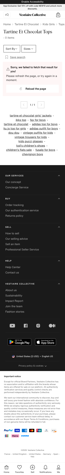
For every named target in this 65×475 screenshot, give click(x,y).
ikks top (21, 120)
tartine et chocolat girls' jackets (31, 116)
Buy (7, 198)
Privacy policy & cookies (31, 365)
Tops (61, 24)
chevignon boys (32, 154)
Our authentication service (22, 210)
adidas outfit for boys (44, 128)
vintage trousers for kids (30, 137)
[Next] (41, 104)
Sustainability (13, 295)
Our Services (14, 175)
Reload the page (36, 89)
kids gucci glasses (30, 141)
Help (8, 261)
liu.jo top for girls (15, 128)
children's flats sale (19, 150)
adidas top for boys (45, 124)
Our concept (13, 182)
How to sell (12, 233)
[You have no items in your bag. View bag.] (58, 14)
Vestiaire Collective (20, 284)
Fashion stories (14, 312)
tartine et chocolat (16, 124)
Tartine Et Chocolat (26, 24)
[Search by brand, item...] (6, 15)
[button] (58, 14)
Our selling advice (16, 239)
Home (7, 24)
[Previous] (24, 104)
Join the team (13, 306)
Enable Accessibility (33, 2)
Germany (47, 454)
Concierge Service (16, 187)
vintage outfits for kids (38, 133)
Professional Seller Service (22, 249)
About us (11, 290)
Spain (55, 454)
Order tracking (14, 205)
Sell (8, 227)
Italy (32, 456)
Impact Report (14, 301)
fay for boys (38, 120)
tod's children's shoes (30, 146)
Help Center (12, 267)
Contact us (12, 272)
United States (35, 454)
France (7, 454)
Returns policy (14, 216)
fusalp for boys (45, 150)
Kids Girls (49, 24)
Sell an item (12, 244)
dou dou (13, 133)
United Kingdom (20, 454)
